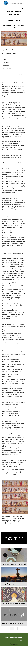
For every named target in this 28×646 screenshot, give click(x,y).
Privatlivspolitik (8, 640)
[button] (14, 8)
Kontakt (7, 637)
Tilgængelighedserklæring (16, 637)
